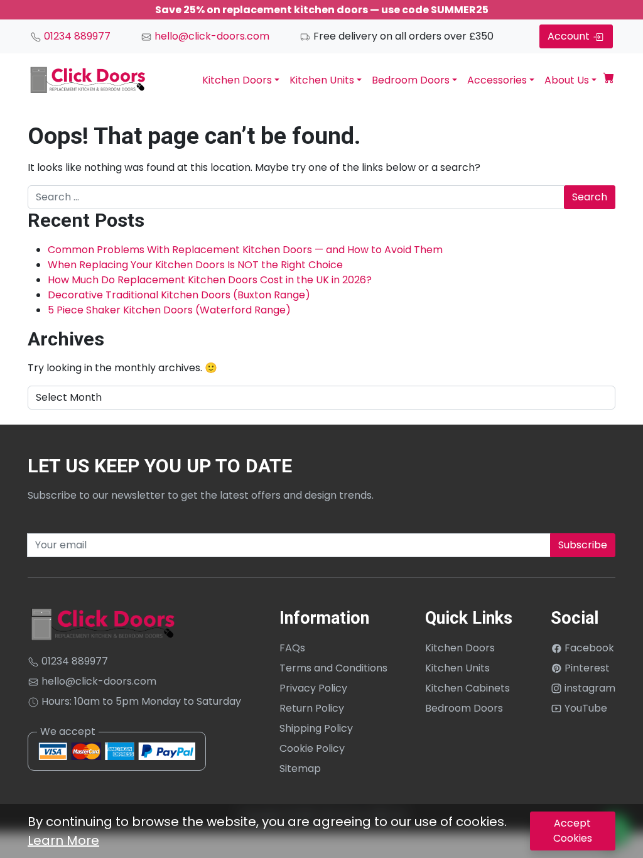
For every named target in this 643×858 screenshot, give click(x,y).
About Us (566, 80)
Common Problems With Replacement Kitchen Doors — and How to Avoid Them (245, 249)
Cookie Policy (312, 748)
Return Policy (311, 708)
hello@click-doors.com (210, 36)
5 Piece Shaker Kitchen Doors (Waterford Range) (169, 310)
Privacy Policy (313, 688)
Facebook (588, 648)
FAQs (292, 648)
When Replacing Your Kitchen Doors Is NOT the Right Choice (195, 265)
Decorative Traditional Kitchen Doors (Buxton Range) (179, 295)
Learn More (63, 840)
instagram (588, 688)
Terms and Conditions (333, 668)
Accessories (497, 80)
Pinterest (586, 668)
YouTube (584, 708)
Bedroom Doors (411, 80)
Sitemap (300, 768)
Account (570, 36)
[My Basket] (608, 80)
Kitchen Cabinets (467, 688)
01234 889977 (76, 36)
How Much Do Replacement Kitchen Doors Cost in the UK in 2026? (210, 280)
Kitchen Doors (237, 80)
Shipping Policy (316, 728)
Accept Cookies (572, 830)
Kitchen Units (321, 80)
